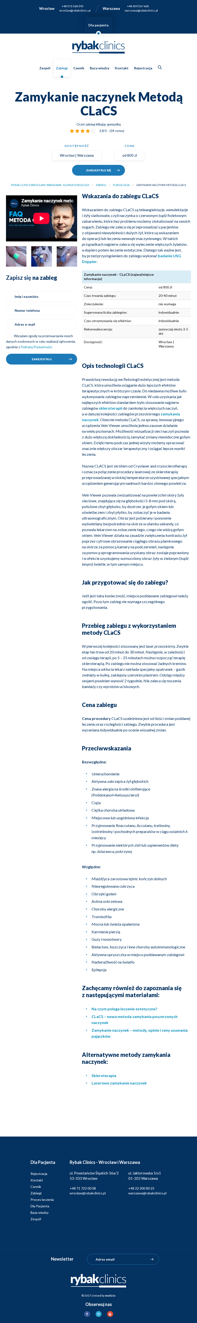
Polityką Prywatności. (37, 347)
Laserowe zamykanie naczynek (119, 1083)
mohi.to (110, 1295)
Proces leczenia (42, 1199)
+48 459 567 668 (138, 6)
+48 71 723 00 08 (83, 1188)
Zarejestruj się (98, 170)
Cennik (78, 68)
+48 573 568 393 (72, 6)
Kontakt (122, 68)
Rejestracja (143, 68)
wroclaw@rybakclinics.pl (75, 10)
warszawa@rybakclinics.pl (141, 10)
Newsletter (62, 1259)
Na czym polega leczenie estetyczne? (124, 1008)
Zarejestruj (41, 359)
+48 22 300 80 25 (141, 1188)
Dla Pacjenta (40, 1206)
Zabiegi (62, 68)
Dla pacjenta (98, 25)
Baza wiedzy (99, 68)
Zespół (44, 68)
